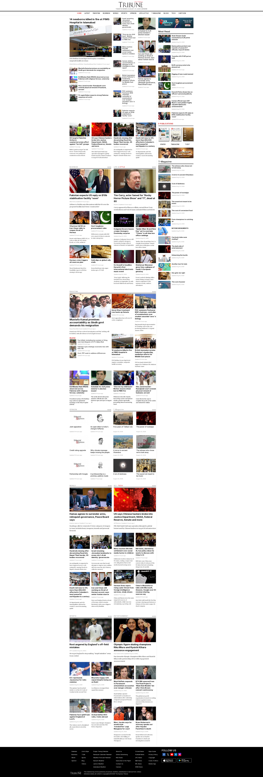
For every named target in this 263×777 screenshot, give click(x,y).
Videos (84, 764)
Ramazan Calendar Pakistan (102, 754)
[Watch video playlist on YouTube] (175, 23)
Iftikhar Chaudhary (84, 64)
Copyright (152, 757)
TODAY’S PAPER (121, 9)
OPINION (73, 409)
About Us (119, 751)
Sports (124, 13)
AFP (115, 523)
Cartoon (182, 13)
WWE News (139, 767)
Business (106, 13)
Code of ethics (153, 761)
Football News (139, 754)
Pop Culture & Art (119, 653)
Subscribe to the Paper (123, 761)
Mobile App (152, 764)
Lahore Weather (98, 764)
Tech (173, 13)
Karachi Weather (98, 761)
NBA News (138, 761)
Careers (118, 767)
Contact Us (119, 764)
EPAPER (144, 9)
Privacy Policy (153, 754)
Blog (83, 761)
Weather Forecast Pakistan (102, 757)
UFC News (138, 757)
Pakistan (96, 13)
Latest (87, 13)
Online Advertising (122, 754)
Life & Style (144, 13)
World (115, 13)
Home (79, 13)
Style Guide (152, 751)
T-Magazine (156, 13)
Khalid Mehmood (74, 64)
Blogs (166, 13)
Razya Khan (93, 64)
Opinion (133, 13)
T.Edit (83, 754)
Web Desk (72, 201)
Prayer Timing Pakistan (100, 751)
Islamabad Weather (99, 767)
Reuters (116, 204)
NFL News (138, 764)
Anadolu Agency (74, 523)
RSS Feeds (119, 757)
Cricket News (139, 751)
